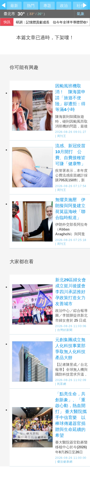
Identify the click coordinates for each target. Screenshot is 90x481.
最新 (14, 6)
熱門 (31, 6)
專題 (47, 6)
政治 (64, 6)
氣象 (81, 14)
